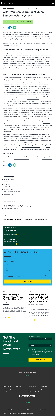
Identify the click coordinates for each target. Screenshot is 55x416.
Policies (30, 390)
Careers (17, 390)
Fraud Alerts (5, 392)
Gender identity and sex (9, 188)
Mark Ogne (5, 302)
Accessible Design (7, 219)
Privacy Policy (27, 409)
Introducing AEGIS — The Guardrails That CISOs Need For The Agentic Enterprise (39, 298)
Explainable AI (7, 193)
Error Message (7, 186)
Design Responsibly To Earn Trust (11, 208)
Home (4, 8)
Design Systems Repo (9, 176)
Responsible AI (28, 219)
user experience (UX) (40, 219)
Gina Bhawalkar (8, 22)
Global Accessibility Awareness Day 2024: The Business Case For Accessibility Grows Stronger (26, 207)
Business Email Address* (9, 261)
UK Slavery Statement (34, 392)
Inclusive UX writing (8, 189)
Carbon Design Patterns (9, 177)
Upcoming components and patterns (12, 183)
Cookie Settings (43, 409)
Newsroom (18, 386)
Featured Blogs (10, 8)
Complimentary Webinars (32, 386)
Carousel (6, 181)
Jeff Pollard (31, 304)
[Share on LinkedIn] (10, 27)
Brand (17, 392)
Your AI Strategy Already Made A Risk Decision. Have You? (13, 297)
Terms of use (10, 409)
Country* (6, 268)
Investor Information (7, 390)
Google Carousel (7, 184)
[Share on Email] (14, 27)
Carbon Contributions (9, 179)
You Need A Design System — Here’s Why (13, 205)
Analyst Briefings (7, 386)
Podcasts (43, 390)
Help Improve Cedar (8, 194)
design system (18, 219)
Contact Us (44, 386)
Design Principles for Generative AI (12, 191)
